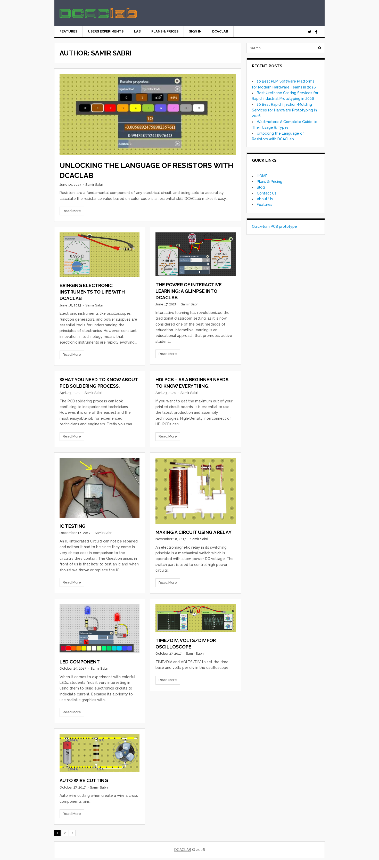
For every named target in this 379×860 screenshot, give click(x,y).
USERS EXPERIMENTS (105, 31)
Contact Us (266, 193)
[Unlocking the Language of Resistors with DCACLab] (148, 114)
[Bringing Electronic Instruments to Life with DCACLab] (99, 254)
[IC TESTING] (99, 487)
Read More (72, 211)
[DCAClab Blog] (98, 15)
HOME (262, 176)
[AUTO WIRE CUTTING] (99, 753)
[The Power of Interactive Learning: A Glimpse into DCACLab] (195, 254)
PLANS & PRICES (164, 31)
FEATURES (68, 31)
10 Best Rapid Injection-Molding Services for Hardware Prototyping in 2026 (284, 110)
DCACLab (220, 31)
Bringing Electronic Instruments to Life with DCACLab (92, 292)
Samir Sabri (94, 184)
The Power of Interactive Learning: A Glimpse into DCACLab (188, 291)
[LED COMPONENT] (99, 628)
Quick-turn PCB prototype (274, 226)
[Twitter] (309, 32)
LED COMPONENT (80, 661)
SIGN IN (195, 31)
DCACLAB (182, 850)
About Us (265, 199)
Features (264, 204)
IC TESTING (73, 526)
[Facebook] (316, 32)
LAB (137, 31)
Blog (261, 187)
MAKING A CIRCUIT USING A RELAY (193, 532)
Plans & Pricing (269, 182)
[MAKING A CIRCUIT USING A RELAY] (195, 491)
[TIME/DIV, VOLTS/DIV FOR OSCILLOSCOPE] (195, 618)
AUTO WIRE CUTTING (84, 780)
